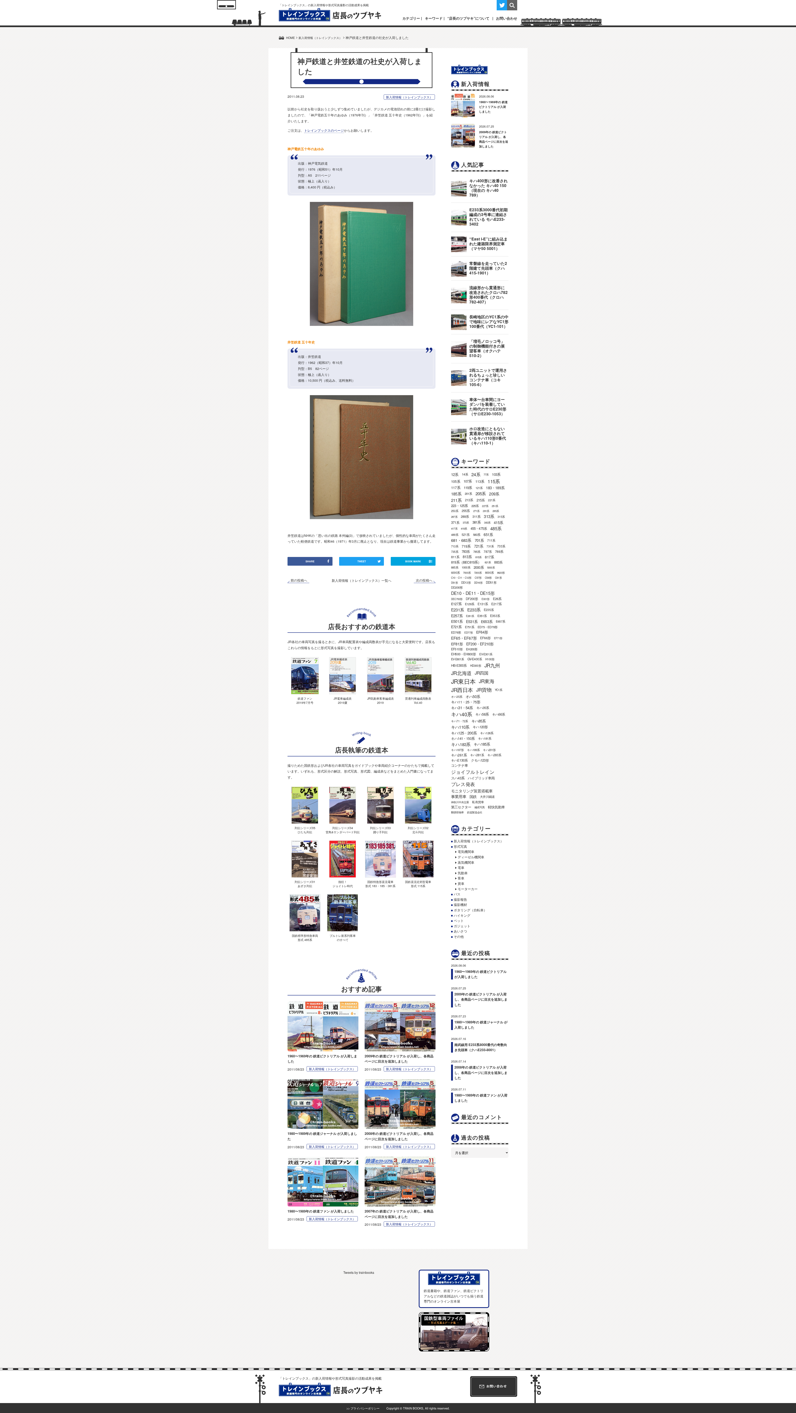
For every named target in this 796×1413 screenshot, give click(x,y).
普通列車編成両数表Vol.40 (418, 700)
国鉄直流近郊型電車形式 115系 (418, 883)
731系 (490, 546)
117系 (455, 487)
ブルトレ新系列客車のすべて (343, 937)
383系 (487, 522)
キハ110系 (460, 727)
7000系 (467, 573)
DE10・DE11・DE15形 (473, 593)
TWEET (361, 561)
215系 (481, 500)
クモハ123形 (480, 760)
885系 (454, 567)
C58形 (488, 578)
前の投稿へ (299, 580)
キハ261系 (459, 754)
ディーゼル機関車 (471, 857)
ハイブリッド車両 (481, 777)
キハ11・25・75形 (465, 701)
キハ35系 (482, 707)
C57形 (478, 578)
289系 (465, 516)
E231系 (457, 610)
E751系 (469, 627)
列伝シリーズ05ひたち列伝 (305, 830)
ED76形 (456, 632)
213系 (469, 500)
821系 (488, 562)
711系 (491, 540)
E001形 (486, 599)
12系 (455, 474)
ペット (459, 920)
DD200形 (457, 587)
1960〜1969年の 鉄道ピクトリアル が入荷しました (493, 107)
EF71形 (498, 638)
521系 (466, 534)
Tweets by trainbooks (358, 1272)
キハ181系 (484, 738)
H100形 (489, 659)
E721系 (456, 626)
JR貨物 (483, 689)
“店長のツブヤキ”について (468, 18)
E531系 (472, 621)
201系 (468, 493)
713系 (454, 546)
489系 (454, 535)
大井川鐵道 (487, 796)
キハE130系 (459, 760)
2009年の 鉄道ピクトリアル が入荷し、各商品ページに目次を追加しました (480, 999)
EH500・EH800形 (463, 654)
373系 (466, 522)
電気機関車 (466, 851)
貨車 (461, 883)
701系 (479, 540)
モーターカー (468, 888)
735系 (454, 552)
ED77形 (468, 632)
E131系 (483, 603)
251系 (495, 506)
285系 (496, 511)
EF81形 (457, 643)
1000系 (466, 567)
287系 (454, 517)
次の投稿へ (424, 580)
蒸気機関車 (466, 862)
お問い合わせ (506, 18)
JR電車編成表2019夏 (343, 700)
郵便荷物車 (457, 812)
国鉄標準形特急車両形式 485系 (305, 937)
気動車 (463, 873)
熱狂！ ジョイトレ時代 (342, 883)
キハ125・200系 (464, 732)
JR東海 (486, 681)
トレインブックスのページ (324, 130)
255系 (466, 510)
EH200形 (471, 649)
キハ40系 (461, 714)
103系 (496, 474)
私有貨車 (478, 802)
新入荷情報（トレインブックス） (409, 97)
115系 (494, 481)
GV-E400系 (474, 659)
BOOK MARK (418, 561)
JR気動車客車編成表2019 (380, 700)
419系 (464, 528)
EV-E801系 (457, 659)
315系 (501, 516)
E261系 (470, 616)
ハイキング (462, 915)
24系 (475, 474)
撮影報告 (460, 899)
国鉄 (473, 796)
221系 (491, 500)
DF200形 (472, 598)
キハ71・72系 (459, 721)
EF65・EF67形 (464, 638)
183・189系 (495, 487)
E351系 (482, 616)
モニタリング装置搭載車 (472, 790)
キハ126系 (486, 733)
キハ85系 (478, 720)
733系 (501, 546)
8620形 (501, 573)
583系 (477, 534)
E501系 (457, 621)
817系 (489, 556)
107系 (468, 481)
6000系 (455, 572)
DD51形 (491, 582)
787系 (488, 551)
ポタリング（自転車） (470, 910)
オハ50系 (473, 696)
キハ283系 (494, 754)
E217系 (496, 603)
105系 (455, 481)
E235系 (489, 609)
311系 (476, 516)
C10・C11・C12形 (461, 578)
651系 (488, 534)
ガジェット (462, 926)
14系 (465, 474)
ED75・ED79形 (488, 627)
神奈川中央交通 (460, 802)
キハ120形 (480, 726)
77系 (486, 474)
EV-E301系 (485, 654)
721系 (478, 546)
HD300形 (475, 665)
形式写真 (460, 846)
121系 (479, 488)
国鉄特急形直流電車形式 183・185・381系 (380, 883)
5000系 (491, 567)
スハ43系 (458, 777)
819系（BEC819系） (466, 562)
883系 (498, 562)
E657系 (500, 621)
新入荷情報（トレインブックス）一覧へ (361, 580)
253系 (454, 511)
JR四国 (481, 673)
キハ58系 (482, 714)
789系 (499, 551)
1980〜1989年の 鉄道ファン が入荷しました (321, 1211)
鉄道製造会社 (474, 812)
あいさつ (460, 931)
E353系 (495, 615)
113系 (479, 481)
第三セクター (461, 806)
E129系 (469, 604)
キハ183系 (460, 744)
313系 (489, 516)
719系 (466, 546)
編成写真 (479, 807)
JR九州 (492, 665)
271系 (476, 511)
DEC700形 (456, 599)
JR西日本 (462, 689)
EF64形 (482, 632)
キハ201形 (489, 750)
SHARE (310, 561)
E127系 (456, 603)
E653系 (487, 621)
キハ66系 (498, 714)
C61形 (498, 578)
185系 (456, 494)
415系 (498, 522)
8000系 (489, 572)
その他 (459, 936)
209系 (494, 493)
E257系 (457, 615)
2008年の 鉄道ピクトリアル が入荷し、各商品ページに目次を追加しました (480, 1072)
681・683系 (461, 540)
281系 (486, 511)
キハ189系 (473, 750)
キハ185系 (482, 744)
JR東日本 (463, 681)
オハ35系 (456, 696)
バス (457, 894)
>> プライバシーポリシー (363, 1408)
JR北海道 (461, 672)
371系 (455, 522)
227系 (485, 506)
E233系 (474, 609)
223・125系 (459, 505)
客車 (461, 878)
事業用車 (458, 796)
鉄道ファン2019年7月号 (304, 700)
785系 (477, 552)
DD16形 (478, 583)
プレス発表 (463, 784)
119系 (468, 487)
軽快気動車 (496, 806)
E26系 (497, 598)
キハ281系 (477, 754)
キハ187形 (457, 750)
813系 (467, 556)
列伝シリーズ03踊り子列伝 (380, 830)
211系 (456, 500)
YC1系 (498, 690)
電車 (461, 867)
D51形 (454, 583)
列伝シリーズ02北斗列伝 (418, 830)
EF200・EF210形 (480, 643)
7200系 (478, 573)
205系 (481, 493)
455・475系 (479, 528)
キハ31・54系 (462, 707)
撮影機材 (460, 904)
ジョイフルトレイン (472, 771)
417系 (454, 528)
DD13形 (466, 582)
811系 (455, 556)
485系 (495, 528)
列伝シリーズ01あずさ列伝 (305, 883)
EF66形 (485, 637)
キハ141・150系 (463, 738)
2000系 (479, 567)
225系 (475, 506)
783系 (466, 551)
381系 (476, 522)
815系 (478, 557)
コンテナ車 (459, 765)
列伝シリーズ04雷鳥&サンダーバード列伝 (343, 830)
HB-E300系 (459, 665)
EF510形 (457, 649)
